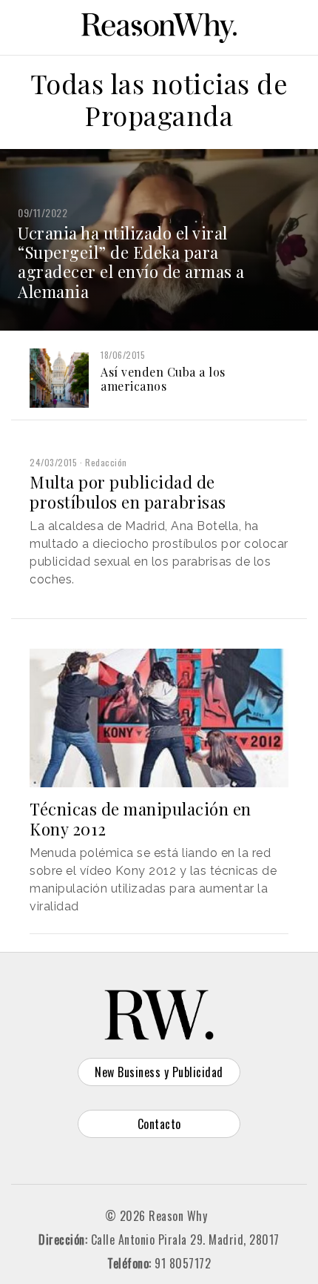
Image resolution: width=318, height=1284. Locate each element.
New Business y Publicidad (159, 1072)
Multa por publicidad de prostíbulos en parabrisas (128, 491)
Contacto (159, 1124)
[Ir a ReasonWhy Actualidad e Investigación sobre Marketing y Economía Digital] (159, 25)
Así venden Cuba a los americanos (163, 379)
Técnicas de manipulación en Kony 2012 (140, 818)
